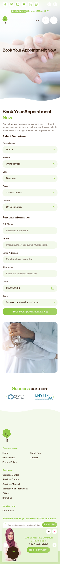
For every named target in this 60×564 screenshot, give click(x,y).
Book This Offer (38, 550)
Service (6, 157)
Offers (6, 493)
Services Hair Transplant (15, 489)
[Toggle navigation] (54, 20)
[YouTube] (24, 4)
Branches (7, 498)
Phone (6, 239)
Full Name (7, 224)
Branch (6, 186)
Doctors (34, 458)
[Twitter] (11, 4)
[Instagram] (17, 4)
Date (5, 282)
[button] (54, 545)
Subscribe (49, 524)
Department (9, 143)
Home (5, 453)
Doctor (6, 200)
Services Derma (10, 480)
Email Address (10, 253)
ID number (8, 267)
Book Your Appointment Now (28, 311)
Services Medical (11, 484)
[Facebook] (5, 4)
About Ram (35, 453)
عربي (37, 20)
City (4, 172)
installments (8, 458)
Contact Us (8, 511)
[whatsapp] (36, 4)
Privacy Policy (9, 462)
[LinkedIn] (30, 4)
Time (5, 296)
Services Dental (10, 475)
